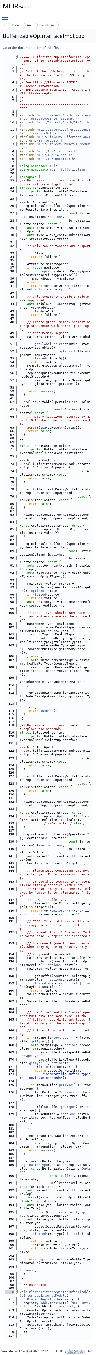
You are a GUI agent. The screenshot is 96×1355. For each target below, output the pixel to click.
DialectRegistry (41, 1299)
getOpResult (61, 816)
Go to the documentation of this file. (31, 47)
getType (61, 1037)
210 (9, 1292)
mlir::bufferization (67, 169)
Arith (30, 25)
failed (40, 358)
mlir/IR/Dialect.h (54, 155)
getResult (59, 529)
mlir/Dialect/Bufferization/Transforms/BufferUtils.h (55, 138)
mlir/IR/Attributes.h (57, 151)
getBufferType (36, 1165)
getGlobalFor (46, 344)
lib (4, 25)
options (56, 216)
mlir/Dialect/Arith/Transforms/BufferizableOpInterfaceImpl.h (55, 117)
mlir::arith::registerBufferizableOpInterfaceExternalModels (55, 1293)
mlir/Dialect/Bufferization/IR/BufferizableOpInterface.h (55, 131)
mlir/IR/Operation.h (56, 158)
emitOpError (61, 910)
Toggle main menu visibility (6, 17)
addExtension (51, 1303)
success (46, 391)
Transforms (47, 25)
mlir (53, 166)
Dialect (16, 25)
